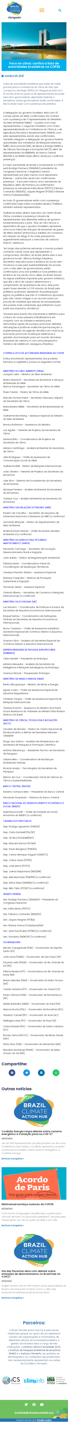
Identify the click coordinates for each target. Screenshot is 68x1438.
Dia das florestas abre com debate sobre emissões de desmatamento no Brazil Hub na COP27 (31, 1273)
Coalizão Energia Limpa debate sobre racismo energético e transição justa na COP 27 (32, 1133)
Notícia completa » (13, 1158)
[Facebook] (34, 1404)
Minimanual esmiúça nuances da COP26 (27, 1204)
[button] (42, 10)
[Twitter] (26, 1404)
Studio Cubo (44, 1420)
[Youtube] (42, 1404)
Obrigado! (14, 17)
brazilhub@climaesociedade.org (34, 1412)
